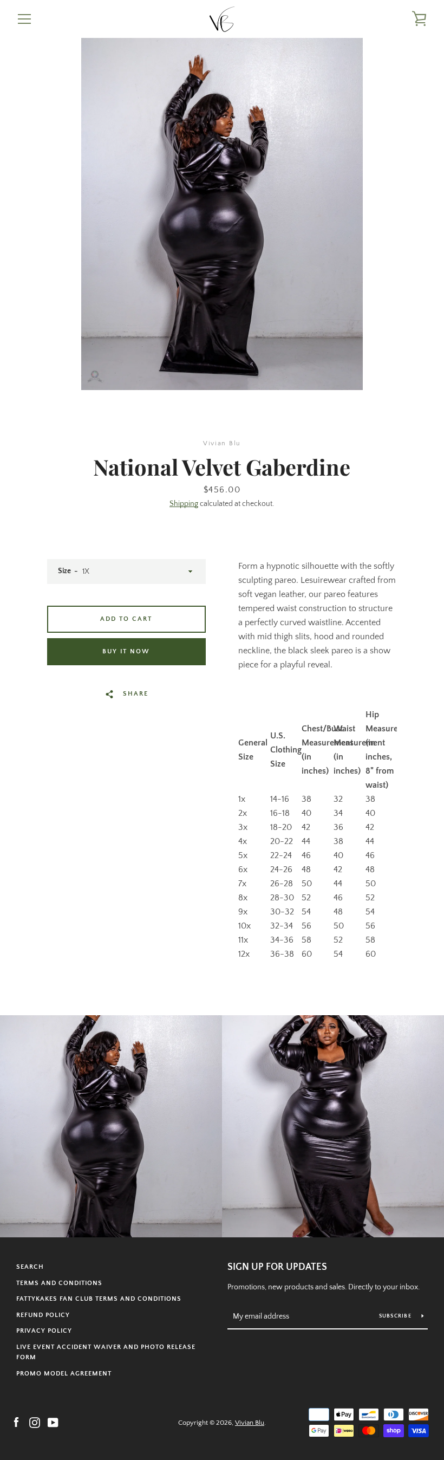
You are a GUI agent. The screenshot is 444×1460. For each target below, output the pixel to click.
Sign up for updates (277, 1267)
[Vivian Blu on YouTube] (53, 1422)
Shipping (183, 503)
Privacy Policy (44, 1330)
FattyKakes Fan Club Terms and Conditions (98, 1298)
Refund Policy (43, 1315)
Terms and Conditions (59, 1283)
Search (30, 1266)
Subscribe (396, 1316)
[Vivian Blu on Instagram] (34, 1422)
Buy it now (126, 651)
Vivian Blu (249, 1422)
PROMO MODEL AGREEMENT (64, 1373)
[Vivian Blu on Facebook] (16, 1422)
